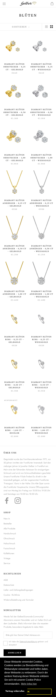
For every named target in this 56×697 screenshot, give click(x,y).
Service (7, 563)
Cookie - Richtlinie (12, 594)
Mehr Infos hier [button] (29, 684)
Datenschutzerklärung (28, 641)
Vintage (7, 558)
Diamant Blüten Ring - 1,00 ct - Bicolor (14, 430)
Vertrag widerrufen (14, 690)
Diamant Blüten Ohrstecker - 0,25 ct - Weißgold (41, 67)
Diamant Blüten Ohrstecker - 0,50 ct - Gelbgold (14, 112)
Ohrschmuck (9, 538)
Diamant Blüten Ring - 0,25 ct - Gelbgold (14, 339)
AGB (6, 579)
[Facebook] (7, 500)
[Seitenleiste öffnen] (4, 4)
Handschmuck (10, 533)
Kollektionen (9, 553)
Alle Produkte (9, 528)
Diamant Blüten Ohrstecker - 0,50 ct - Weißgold (41, 112)
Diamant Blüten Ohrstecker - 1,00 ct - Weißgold (41, 157)
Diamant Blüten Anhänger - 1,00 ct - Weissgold (41, 294)
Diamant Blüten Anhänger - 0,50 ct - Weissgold (41, 248)
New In (7, 518)
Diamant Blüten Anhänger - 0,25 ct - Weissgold (41, 203)
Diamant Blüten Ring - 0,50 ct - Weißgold (41, 385)
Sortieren (20, 27)
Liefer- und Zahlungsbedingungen (18, 589)
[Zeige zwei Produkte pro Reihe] (51, 26)
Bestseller (8, 523)
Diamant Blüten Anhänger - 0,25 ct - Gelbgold (14, 203)
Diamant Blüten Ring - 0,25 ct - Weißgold (41, 339)
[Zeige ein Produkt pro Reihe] (46, 26)
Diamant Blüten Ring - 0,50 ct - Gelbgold (14, 385)
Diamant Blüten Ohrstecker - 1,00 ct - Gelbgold (14, 157)
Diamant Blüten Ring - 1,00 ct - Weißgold (41, 430)
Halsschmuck (9, 543)
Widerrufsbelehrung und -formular (19, 599)
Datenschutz (9, 584)
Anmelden (14, 653)
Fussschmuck (9, 548)
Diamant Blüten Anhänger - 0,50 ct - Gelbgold (14, 248)
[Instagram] (18, 500)
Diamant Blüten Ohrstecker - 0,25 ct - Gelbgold (14, 67)
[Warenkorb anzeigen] (52, 3)
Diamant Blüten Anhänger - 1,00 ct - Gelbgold (14, 294)
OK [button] (28, 691)
